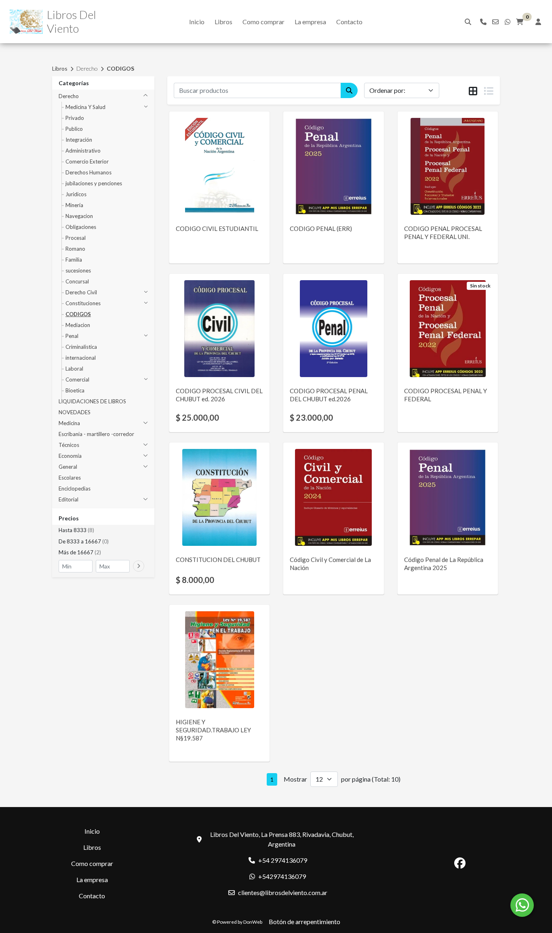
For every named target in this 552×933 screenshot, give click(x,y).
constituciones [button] (83, 303)
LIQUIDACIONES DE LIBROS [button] (92, 401)
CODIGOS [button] (78, 314)
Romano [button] (75, 248)
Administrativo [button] (83, 150)
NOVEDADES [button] (75, 412)
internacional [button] (80, 357)
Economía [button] (70, 456)
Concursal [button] (77, 281)
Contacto (349, 21)
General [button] (68, 466)
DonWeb (252, 922)
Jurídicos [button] (75, 194)
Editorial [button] (68, 499)
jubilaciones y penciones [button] (93, 183)
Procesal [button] (75, 238)
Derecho (87, 68)
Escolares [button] (70, 477)
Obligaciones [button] (80, 227)
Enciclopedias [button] (75, 488)
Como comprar (263, 21)
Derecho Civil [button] (81, 292)
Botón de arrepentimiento (304, 921)
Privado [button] (74, 118)
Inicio (196, 21)
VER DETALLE (208, 197)
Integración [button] (78, 139)
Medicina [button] (69, 423)
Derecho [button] (69, 96)
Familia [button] (73, 259)
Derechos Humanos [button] (88, 172)
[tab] (473, 91)
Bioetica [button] (74, 390)
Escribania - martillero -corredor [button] (96, 434)
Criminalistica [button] (81, 347)
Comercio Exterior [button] (87, 161)
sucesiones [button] (78, 270)
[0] (520, 22)
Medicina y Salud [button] (85, 107)
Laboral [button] (74, 368)
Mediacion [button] (77, 325)
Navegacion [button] (79, 216)
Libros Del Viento (71, 21)
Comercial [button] (77, 379)
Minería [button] (74, 205)
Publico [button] (74, 129)
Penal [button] (71, 336)
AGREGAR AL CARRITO (219, 342)
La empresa (310, 21)
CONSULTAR (219, 177)
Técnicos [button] (69, 445)
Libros (223, 21)
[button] (103, 530)
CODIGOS (120, 68)
